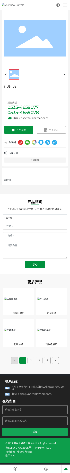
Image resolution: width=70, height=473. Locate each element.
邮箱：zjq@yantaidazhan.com (30, 117)
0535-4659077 (23, 107)
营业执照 (40, 447)
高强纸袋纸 (51, 344)
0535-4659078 (23, 112)
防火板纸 (51, 313)
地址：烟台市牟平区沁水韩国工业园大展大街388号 (38, 388)
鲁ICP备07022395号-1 (19, 447)
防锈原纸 (18, 344)
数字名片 (10, 455)
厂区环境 (35, 160)
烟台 (30, 451)
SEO (48, 447)
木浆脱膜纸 (18, 313)
